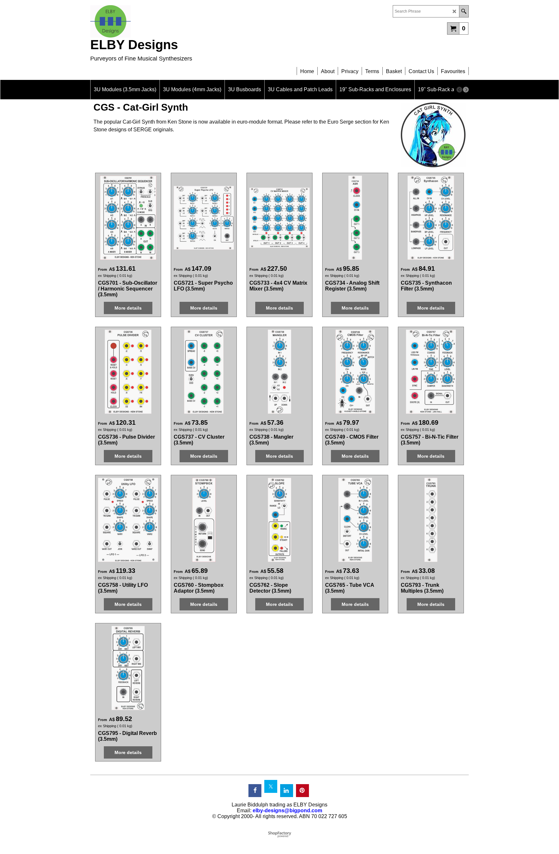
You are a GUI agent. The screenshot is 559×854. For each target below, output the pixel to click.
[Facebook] (254, 790)
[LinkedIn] (286, 790)
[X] (270, 786)
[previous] (459, 90)
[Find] (463, 11)
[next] (466, 90)
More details (128, 308)
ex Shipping (107, 276)
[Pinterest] (302, 790)
